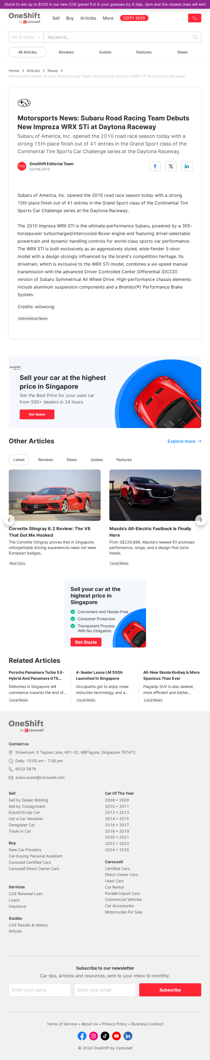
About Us (89, 1024)
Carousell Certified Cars (30, 862)
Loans (14, 900)
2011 (124, 806)
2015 (124, 818)
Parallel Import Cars (122, 893)
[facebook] (155, 166)
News (182, 52)
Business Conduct (148, 1024)
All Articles (23, 37)
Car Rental (114, 887)
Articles (88, 18)
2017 (124, 825)
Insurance (17, 906)
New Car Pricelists (25, 849)
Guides (105, 52)
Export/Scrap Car (24, 812)
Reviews (66, 52)
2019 (124, 831)
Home (14, 70)
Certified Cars (117, 868)
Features (143, 52)
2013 (124, 812)
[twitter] (171, 166)
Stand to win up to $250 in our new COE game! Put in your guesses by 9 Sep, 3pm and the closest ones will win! (105, 4)
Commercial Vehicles (123, 899)
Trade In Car (20, 831)
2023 (124, 843)
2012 (110, 812)
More (108, 18)
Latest (19, 459)
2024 (110, 849)
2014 (110, 818)
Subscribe (170, 990)
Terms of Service (62, 1024)
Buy (70, 18)
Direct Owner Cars (121, 874)
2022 (110, 843)
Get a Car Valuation (26, 818)
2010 (110, 806)
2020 (110, 837)
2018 (110, 831)
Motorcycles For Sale (123, 912)
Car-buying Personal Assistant (35, 856)
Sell (56, 18)
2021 (124, 837)
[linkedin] (186, 166)
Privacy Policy (114, 1024)
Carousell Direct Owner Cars (34, 868)
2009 (124, 800)
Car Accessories (119, 905)
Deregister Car (22, 825)
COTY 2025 (134, 18)
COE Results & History (28, 925)
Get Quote (37, 414)
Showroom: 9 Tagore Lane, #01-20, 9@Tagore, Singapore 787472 (75, 752)
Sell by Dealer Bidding (28, 800)
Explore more (181, 441)
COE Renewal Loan (26, 893)
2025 (124, 849)
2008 (110, 800)
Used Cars (114, 880)
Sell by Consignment (27, 806)
